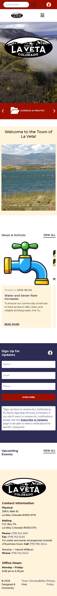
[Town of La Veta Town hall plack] (11, 205)
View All (49, 235)
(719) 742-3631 (19, 533)
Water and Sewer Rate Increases (21, 297)
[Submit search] (34, 4)
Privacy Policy (51, 582)
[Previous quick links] (3, 111)
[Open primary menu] (42, 15)
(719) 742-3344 (20, 553)
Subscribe (28, 397)
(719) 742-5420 (16, 536)
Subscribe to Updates (34, 420)
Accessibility (37, 580)
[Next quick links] (54, 111)
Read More (12, 324)
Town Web (24, 582)
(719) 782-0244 (38, 544)
